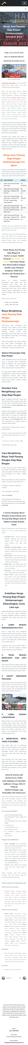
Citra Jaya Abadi (11, 91)
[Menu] (25, 9)
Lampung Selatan (21, 891)
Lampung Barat (9, 891)
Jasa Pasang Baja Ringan (10, 21)
